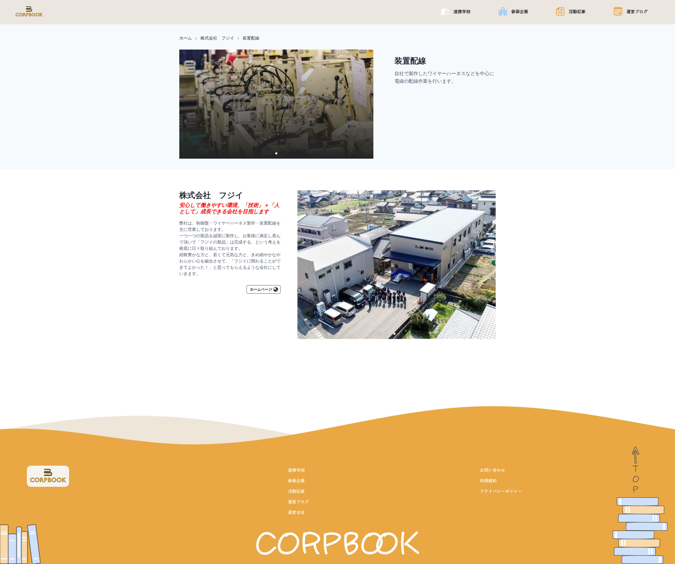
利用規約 (488, 480)
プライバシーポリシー (501, 491)
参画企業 (296, 480)
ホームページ (261, 289)
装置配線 (251, 38)
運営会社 (296, 512)
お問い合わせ (492, 470)
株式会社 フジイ (217, 38)
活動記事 (296, 491)
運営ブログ (298, 501)
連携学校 (296, 470)
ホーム (185, 38)
